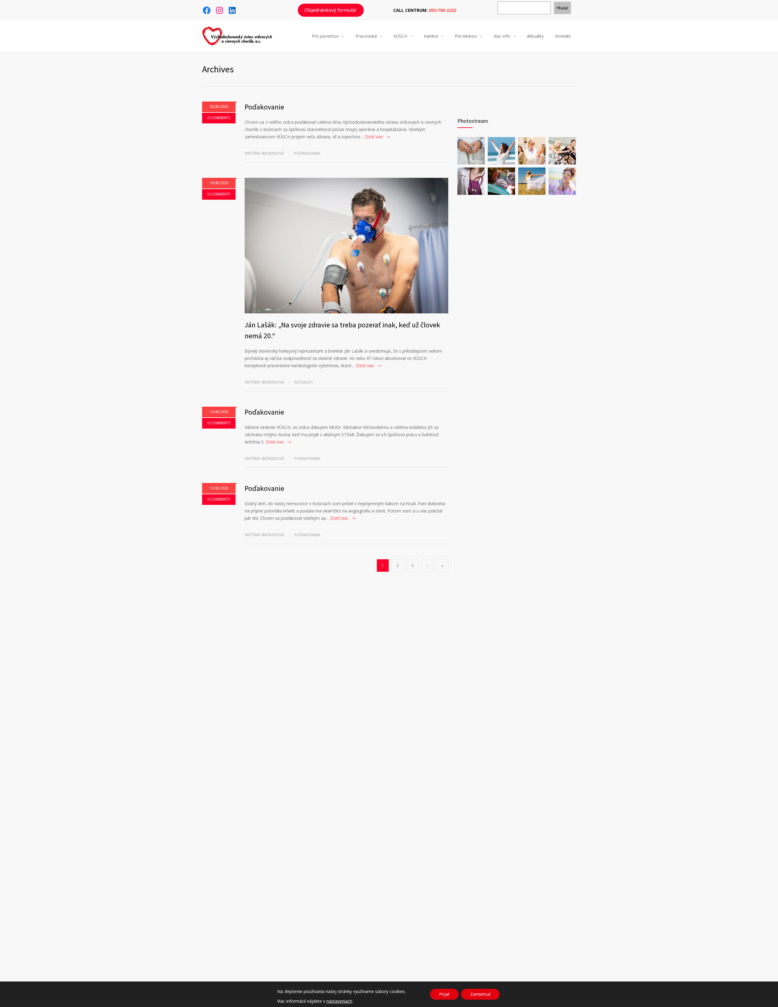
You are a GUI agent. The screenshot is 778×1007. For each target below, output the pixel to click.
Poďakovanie (264, 107)
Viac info (502, 36)
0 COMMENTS (218, 117)
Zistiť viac (374, 137)
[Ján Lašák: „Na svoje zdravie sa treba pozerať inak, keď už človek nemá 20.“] (346, 245)
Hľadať (562, 8)
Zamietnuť (480, 994)
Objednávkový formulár (331, 10)
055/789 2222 (442, 10)
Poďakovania (307, 153)
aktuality (303, 382)
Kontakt (563, 36)
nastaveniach (339, 1001)
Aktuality (535, 36)
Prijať (444, 994)
